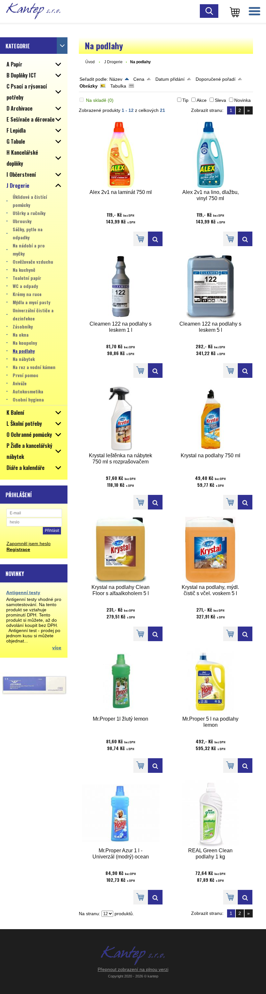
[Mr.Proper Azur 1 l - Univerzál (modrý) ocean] (121, 813)
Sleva (220, 100)
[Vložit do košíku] (140, 239)
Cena (138, 79)
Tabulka (118, 86)
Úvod (90, 62)
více (56, 647)
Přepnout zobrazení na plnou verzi (133, 969)
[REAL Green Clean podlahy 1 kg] (210, 813)
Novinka (242, 100)
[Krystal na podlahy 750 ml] (210, 418)
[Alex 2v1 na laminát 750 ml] (121, 155)
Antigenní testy (23, 592)
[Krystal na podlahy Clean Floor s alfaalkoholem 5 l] (121, 550)
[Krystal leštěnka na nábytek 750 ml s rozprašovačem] (121, 418)
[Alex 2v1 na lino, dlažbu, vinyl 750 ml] (210, 155)
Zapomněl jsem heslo (28, 543)
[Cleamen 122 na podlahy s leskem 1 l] (121, 286)
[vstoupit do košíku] (233, 11)
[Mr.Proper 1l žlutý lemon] (121, 681)
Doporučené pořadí (216, 79)
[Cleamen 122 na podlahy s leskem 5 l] (210, 286)
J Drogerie (113, 62)
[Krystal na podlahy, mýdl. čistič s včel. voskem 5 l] (210, 550)
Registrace (18, 549)
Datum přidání (170, 79)
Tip (185, 100)
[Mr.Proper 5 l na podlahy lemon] (210, 681)
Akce (202, 100)
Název (115, 79)
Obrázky (88, 86)
